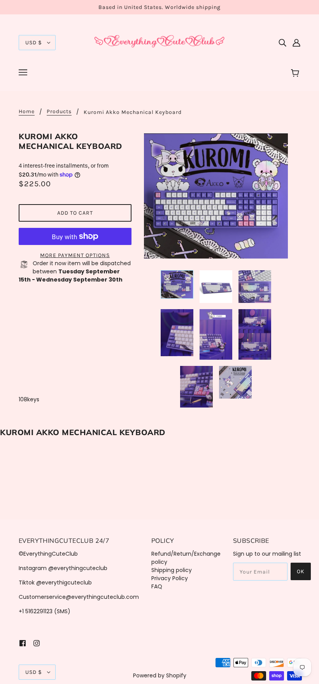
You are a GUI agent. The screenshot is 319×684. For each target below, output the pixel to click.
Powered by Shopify (159, 675)
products (59, 112)
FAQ (156, 586)
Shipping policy (171, 570)
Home (27, 112)
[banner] (159, 42)
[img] (282, 42)
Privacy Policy (169, 578)
